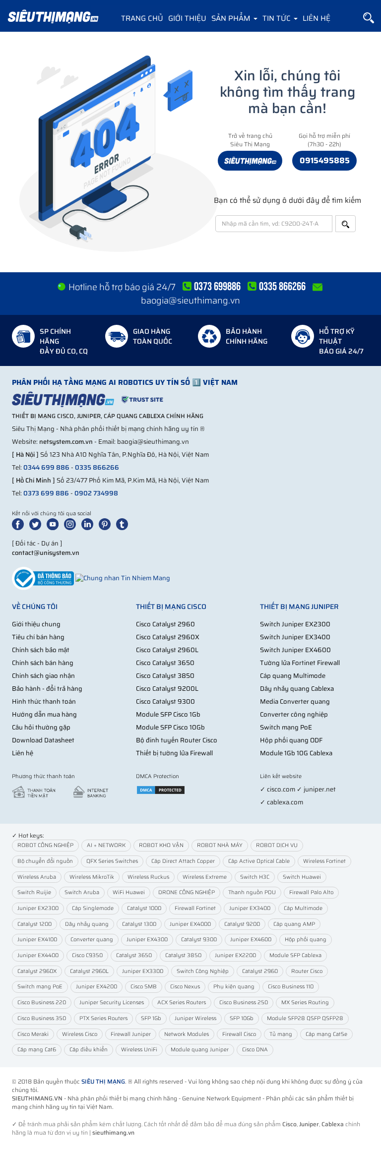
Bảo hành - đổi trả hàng (47, 688)
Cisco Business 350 (41, 1018)
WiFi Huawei (129, 892)
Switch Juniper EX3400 (295, 637)
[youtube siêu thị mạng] (55, 523)
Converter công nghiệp (294, 714)
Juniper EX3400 (249, 908)
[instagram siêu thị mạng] (72, 523)
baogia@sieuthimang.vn (190, 300)
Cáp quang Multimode (292, 675)
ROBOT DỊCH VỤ (277, 845)
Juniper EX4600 (250, 939)
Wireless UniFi (139, 1049)
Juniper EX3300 (142, 971)
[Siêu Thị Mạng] (52, 17)
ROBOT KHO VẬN (161, 845)
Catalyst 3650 (134, 955)
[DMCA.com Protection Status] (161, 789)
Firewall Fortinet (195, 908)
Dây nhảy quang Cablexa (297, 688)
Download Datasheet (43, 740)
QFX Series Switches (112, 861)
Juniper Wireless (195, 1018)
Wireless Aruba (36, 877)
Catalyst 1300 (139, 924)
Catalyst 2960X (37, 971)
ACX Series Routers (181, 1002)
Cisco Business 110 (291, 986)
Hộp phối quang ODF (291, 740)
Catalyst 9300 (199, 939)
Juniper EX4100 (37, 939)
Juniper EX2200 (235, 955)
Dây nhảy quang (87, 924)
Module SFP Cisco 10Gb (170, 727)
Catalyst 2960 (260, 971)
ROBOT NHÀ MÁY (220, 845)
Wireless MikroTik (91, 877)
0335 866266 (97, 467)
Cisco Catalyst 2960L (167, 650)
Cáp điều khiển (88, 1049)
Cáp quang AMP (294, 924)
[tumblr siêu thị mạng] (124, 523)
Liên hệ (316, 18)
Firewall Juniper (131, 1034)
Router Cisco (306, 971)
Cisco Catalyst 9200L (167, 688)
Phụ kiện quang (233, 986)
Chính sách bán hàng (42, 663)
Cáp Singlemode (93, 908)
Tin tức (277, 18)
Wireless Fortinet (324, 861)
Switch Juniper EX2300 (295, 624)
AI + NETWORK (106, 845)
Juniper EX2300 (38, 908)
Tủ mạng (280, 1034)
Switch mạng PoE (286, 727)
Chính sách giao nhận (43, 675)
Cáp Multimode (303, 908)
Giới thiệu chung (36, 624)
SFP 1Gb (151, 1018)
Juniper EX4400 (38, 955)
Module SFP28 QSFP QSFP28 (305, 1018)
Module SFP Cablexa (295, 955)
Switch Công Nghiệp (203, 971)
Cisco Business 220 (41, 1002)
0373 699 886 (46, 493)
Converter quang (91, 939)
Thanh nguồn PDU (252, 892)
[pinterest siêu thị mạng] (107, 523)
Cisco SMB (143, 986)
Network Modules (186, 1034)
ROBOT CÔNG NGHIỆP (45, 845)
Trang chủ (142, 18)
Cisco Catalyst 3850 (165, 675)
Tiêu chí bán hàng (38, 637)
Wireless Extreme (205, 877)
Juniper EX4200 (96, 986)
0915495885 (325, 160)
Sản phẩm (232, 18)
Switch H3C (254, 877)
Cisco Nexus (185, 986)
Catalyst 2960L (89, 971)
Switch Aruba (81, 892)
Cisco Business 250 (243, 1002)
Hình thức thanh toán (44, 701)
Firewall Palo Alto (311, 892)
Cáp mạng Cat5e (326, 1034)
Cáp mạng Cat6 (36, 1049)
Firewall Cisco (239, 1034)
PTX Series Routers (103, 1018)
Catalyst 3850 (183, 955)
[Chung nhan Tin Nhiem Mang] (122, 578)
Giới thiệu (187, 18)
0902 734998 (96, 493)
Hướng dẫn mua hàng (44, 714)
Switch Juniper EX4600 (295, 650)
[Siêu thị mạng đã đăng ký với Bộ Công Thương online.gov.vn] (43, 578)
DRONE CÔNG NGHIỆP (186, 892)
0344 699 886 (46, 467)
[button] (369, 18)
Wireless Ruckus (148, 877)
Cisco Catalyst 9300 (165, 701)
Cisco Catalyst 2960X (167, 637)
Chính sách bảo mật (40, 650)
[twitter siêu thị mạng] (37, 523)
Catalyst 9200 (242, 924)
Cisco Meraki (33, 1034)
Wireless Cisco (79, 1034)
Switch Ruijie (34, 892)
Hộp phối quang (305, 939)
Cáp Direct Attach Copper (183, 861)
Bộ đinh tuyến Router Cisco (176, 740)
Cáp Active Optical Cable (259, 861)
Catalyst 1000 (144, 908)
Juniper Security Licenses (111, 1002)
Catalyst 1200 (34, 924)
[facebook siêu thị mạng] (20, 523)
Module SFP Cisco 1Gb (168, 714)
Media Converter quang (295, 701)
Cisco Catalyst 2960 (165, 624)
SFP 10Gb (242, 1018)
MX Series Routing (305, 1002)
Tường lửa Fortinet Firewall (300, 663)
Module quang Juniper (200, 1049)
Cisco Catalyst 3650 (165, 663)
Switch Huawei (302, 877)
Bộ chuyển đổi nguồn (45, 861)
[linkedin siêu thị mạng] (89, 523)
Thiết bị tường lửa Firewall (174, 753)
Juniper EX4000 (190, 924)
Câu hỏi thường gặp (41, 727)
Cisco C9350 (87, 955)
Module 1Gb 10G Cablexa (296, 753)
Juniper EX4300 (147, 939)
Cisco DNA (255, 1049)
